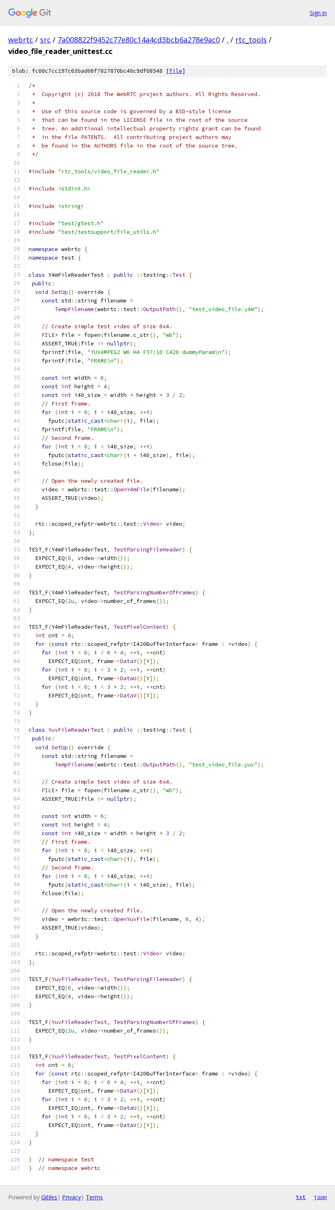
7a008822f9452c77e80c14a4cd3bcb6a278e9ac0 (139, 40)
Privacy (71, 1197)
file (175, 70)
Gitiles (49, 1197)
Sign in (318, 13)
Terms (94, 1197)
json (320, 1197)
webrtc (20, 40)
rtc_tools (251, 40)
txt (301, 1197)
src (45, 40)
